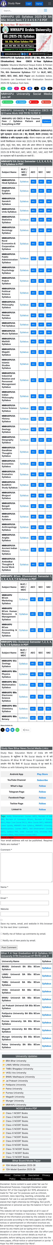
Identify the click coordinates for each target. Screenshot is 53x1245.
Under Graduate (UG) (29, 832)
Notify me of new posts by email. (19, 940)
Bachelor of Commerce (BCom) (19, 819)
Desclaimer (33, 1175)
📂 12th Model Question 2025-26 (19, 1169)
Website (5, 909)
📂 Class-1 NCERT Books (15, 1113)
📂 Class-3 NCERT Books (15, 1121)
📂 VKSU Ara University (14, 1072)
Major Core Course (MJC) (16, 822)
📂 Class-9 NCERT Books (15, 1145)
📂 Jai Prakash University (15, 1080)
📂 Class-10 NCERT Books (16, 1149)
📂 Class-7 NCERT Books (15, 1137)
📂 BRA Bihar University (14, 1060)
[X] (36, 88)
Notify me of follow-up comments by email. (24, 933)
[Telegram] (9, 88)
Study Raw (13, 3)
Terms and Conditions (31, 1178)
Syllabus (24, 181)
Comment (6, 849)
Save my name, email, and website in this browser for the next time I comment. (26, 925)
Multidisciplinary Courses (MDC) (14, 828)
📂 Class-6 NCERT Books (15, 1133)
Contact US (19, 1175)
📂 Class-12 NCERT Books (16, 1157)
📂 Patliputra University (14, 1084)
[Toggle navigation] (49, 3)
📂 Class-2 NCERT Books (15, 1117)
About (7, 1175)
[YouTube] (23, 88)
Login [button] (28, 4)
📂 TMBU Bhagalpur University (18, 1068)
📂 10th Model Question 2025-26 (19, 1165)
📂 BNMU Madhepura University (19, 1076)
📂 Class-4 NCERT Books (15, 1125)
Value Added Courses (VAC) (25, 835)
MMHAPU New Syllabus (24, 825)
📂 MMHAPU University (14, 1104)
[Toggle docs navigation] (45, 10)
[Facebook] (29, 88)
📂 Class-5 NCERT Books (15, 1129)
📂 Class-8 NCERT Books (15, 1141)
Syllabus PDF (12, 832)
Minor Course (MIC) (36, 822)
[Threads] (49, 88)
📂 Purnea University (13, 1092)
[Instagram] (16, 88)
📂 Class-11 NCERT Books (16, 1153)
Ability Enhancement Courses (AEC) (22, 816)
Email (4, 898)
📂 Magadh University (14, 1096)
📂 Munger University (13, 1100)
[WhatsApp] (3, 88)
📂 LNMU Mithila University (16, 1064)
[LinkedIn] (43, 88)
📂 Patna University (12, 1088)
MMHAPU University (43, 825)
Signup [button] (39, 4)
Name (4, 887)
